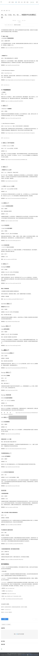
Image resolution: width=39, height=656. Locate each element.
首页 (9, 2)
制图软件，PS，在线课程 (6, 624)
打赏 (5, 619)
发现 (16, 2)
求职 (24, 2)
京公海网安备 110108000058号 (33, 654)
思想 (6, 10)
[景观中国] (4, 2)
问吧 (19, 2)
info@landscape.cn (29, 653)
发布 (37, 2)
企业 (22, 2)
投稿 (27, 2)
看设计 (13, 2)
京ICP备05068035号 (24, 654)
